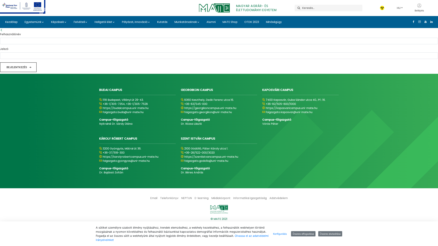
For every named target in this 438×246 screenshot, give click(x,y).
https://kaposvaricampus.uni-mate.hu (291, 108)
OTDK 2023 (251, 22)
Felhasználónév (10, 34)
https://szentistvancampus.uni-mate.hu (211, 157)
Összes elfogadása (303, 233)
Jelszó (4, 49)
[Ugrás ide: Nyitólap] (219, 209)
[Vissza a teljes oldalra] (1, 30)
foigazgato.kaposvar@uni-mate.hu (289, 112)
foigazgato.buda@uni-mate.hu (123, 112)
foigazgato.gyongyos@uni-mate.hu (126, 161)
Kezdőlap (11, 22)
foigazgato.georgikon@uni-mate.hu (208, 112)
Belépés (419, 10)
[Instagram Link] (418, 21)
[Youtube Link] (424, 21)
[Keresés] (299, 8)
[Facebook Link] (412, 21)
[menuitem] (154, 198)
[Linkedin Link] (430, 21)
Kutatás (162, 22)
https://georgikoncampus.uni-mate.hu (210, 108)
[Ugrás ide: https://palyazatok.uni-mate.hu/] (27, 7)
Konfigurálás (280, 233)
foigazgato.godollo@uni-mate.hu (206, 161)
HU (399, 8)
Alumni (211, 22)
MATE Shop (229, 22)
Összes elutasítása (330, 233)
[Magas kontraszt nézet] (382, 8)
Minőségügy (274, 22)
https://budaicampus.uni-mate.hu (126, 108)
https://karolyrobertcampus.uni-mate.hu (130, 157)
